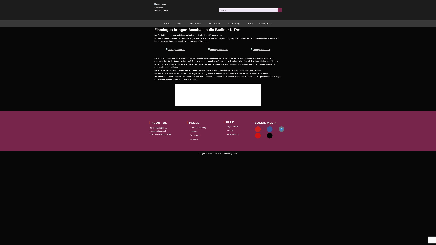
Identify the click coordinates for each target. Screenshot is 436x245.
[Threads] (269, 135)
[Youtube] (258, 129)
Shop (250, 23)
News (179, 23)
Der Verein (214, 23)
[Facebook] (269, 129)
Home (167, 23)
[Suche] (280, 10)
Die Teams (195, 23)
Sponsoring (234, 23)
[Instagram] (258, 135)
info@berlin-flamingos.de (160, 134)
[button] (157, 49)
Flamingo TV (265, 23)
